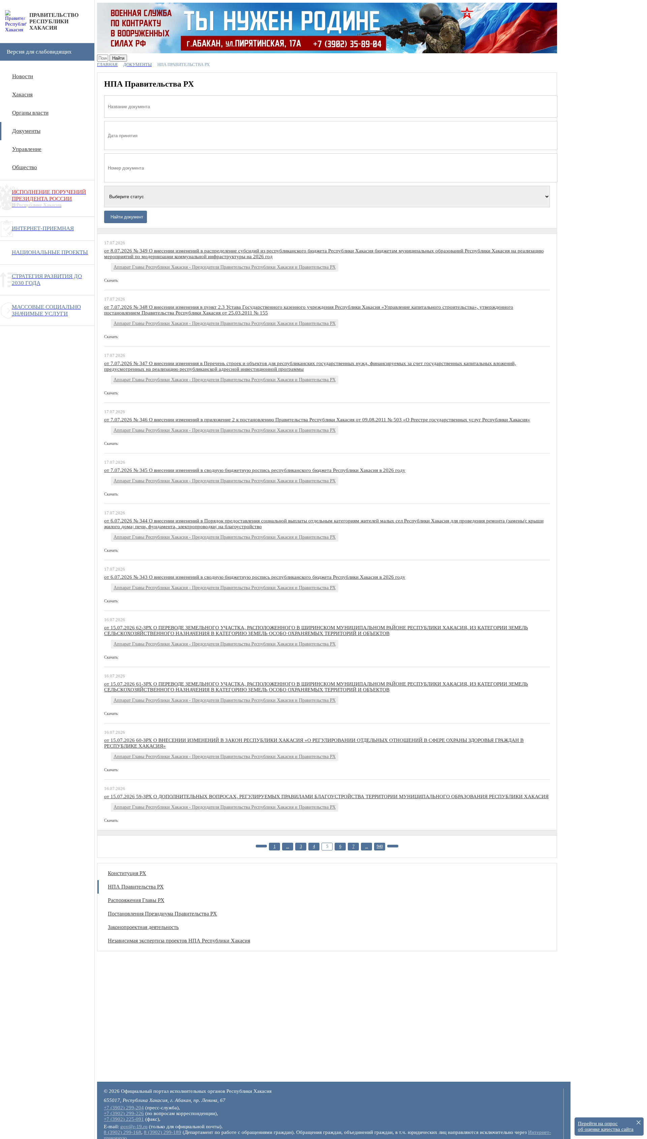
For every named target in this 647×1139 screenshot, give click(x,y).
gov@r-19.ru (134, 1126)
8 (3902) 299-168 (122, 1132)
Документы (26, 131)
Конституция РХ (127, 873)
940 (380, 846)
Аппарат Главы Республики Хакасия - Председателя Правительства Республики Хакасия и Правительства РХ (225, 267)
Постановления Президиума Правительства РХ (162, 914)
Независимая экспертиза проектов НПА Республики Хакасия (179, 940)
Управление (26, 149)
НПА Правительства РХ (136, 887)
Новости (22, 76)
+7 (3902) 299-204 (124, 1107)
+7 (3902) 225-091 (124, 1119)
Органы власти (30, 113)
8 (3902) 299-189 (162, 1132)
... (287, 846)
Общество (24, 167)
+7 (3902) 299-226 (124, 1113)
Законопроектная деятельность (143, 927)
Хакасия (22, 94)
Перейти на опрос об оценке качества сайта (606, 1126)
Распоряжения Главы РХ (136, 900)
